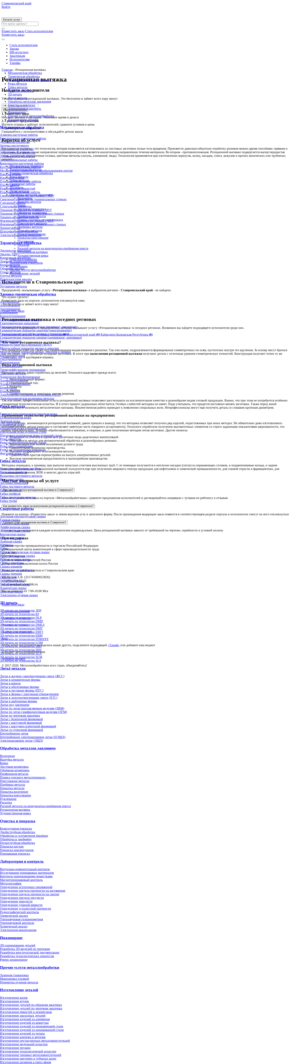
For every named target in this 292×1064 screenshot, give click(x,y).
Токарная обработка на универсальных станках (32, 213)
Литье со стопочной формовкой (21, 730)
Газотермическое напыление (19, 323)
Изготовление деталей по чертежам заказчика (31, 1008)
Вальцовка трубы (12, 479)
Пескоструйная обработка (17, 843)
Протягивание (9, 185)
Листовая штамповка (14, 766)
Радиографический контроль (19, 912)
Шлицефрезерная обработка (19, 231)
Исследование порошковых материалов (27, 872)
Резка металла (17, 83)
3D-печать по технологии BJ (19, 614)
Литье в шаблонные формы (18, 701)
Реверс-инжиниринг (14, 959)
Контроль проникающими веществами (26, 876)
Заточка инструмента (14, 145)
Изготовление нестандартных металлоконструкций (35, 1040)
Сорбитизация (9, 283)
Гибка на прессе (11, 490)
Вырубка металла (12, 759)
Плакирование (10, 362)
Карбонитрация (10, 341)
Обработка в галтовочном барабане (24, 835)
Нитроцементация (12, 355)
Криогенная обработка (15, 257)
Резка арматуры (10, 439)
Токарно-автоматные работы (19, 217)
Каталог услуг (11, 19)
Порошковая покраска (15, 853)
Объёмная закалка (12, 268)
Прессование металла (14, 781)
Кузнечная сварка (12, 538)
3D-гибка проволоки (14, 483)
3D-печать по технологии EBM (21, 635)
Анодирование (10, 309)
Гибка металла (17, 87)
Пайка (4, 548)
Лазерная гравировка (14, 975)
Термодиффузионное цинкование (22, 369)
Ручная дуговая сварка (15, 559)
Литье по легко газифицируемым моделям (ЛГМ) (33, 712)
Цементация (8, 387)
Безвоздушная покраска (16, 828)
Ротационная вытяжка (15, 809)
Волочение (7, 756)
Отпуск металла (11, 275)
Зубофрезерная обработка (17, 156)
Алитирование (10, 305)
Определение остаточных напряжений (26, 887)
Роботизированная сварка (17, 555)
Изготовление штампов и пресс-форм (25, 1062)
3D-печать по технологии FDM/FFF (24, 639)
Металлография (10, 883)
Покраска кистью (12, 846)
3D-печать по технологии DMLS (22, 625)
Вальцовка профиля (13, 472)
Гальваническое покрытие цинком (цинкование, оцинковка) (41, 337)
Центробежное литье (14, 733)
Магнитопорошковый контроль (21, 880)
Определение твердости (16, 901)
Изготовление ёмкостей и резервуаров (26, 1012)
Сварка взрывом (11, 566)
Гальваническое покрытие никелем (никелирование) (36, 330)
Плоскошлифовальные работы (20, 181)
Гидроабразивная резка (15, 417)
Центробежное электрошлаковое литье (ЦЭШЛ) (32, 737)
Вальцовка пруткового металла (21, 475)
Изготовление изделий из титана (22, 1033)
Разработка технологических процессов (27, 956)
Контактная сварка (12, 534)
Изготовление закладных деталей (22, 1015)
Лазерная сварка (11, 541)
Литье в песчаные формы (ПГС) (22, 690)
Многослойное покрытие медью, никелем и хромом (35, 352)
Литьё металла (18, 98)
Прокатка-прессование (15, 795)
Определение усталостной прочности (25, 908)
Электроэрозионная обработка (20, 235)
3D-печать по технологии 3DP (20, 610)
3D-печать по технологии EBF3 (21, 632)
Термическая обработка (24, 76)
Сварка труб (8, 577)
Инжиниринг (17, 112)
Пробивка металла (12, 784)
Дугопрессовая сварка (15, 530)
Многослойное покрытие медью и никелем (29, 348)
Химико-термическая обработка (29, 80)
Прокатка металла (12, 788)
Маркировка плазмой (14, 978)
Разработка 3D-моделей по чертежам (25, 949)
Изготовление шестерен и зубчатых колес (28, 1058)
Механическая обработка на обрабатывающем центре (36, 170)
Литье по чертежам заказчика (20, 715)
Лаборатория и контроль (24, 108)
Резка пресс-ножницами (16, 446)
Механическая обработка (25, 73)
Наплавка (6, 545)
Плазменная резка (12, 424)
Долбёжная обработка (15, 142)
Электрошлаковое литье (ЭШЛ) (21, 740)
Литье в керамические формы (20, 679)
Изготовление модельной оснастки (24, 1044)
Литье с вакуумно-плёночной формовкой (28, 726)
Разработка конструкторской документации (29, 952)
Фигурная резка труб (14, 453)
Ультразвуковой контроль (17, 923)
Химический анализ (13, 926)
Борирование (9, 312)
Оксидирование (11, 359)
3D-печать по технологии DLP (21, 617)
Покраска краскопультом (17, 850)
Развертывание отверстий (17, 188)
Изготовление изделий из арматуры (24, 1022)
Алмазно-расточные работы (19, 134)
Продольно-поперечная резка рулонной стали (31, 435)
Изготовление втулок (14, 1001)
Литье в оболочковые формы (19, 687)
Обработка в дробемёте (16, 839)
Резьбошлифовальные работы (20, 192)
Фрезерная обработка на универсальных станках (33, 224)
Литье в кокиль (10, 683)
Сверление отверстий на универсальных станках (33, 199)
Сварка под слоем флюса (17, 570)
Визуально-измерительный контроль (25, 869)
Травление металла (13, 373)
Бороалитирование (13, 316)
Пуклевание (8, 799)
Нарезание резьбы (12, 177)
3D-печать (15, 94)
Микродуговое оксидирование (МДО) (26, 344)
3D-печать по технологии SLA (21, 653)
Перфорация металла (14, 774)
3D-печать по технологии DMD (21, 621)
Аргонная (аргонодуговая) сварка (23, 516)
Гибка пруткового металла (18, 497)
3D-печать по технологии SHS (21, 650)
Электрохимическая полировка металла (27, 398)
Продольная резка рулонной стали (23, 432)
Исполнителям (20, 59)
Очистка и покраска (21, 105)
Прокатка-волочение (14, 791)
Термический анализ (14, 915)
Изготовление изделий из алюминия (25, 1019)
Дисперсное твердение (15, 250)
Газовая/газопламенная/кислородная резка (28, 414)
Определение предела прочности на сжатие (29, 894)
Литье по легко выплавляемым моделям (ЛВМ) (32, 708)
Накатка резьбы (10, 174)
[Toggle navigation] (3, 39)
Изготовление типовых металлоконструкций (30, 1055)
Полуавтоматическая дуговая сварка (24, 552)
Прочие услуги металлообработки (31, 116)
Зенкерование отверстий (17, 149)
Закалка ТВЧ (8, 254)
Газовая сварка (10, 520)
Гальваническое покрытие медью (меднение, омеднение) (38, 326)
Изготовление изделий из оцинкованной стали (32, 1030)
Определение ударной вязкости (21, 905)
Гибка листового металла (17, 486)
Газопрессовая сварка (14, 523)
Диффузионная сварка (15, 527)
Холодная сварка (11, 591)
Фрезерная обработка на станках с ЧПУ (27, 220)
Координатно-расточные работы (22, 163)
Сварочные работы (21, 91)
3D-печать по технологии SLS (20, 660)
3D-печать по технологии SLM (21, 657)
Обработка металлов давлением (29, 101)
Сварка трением (11, 573)
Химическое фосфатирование (20, 377)
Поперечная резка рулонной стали (23, 428)
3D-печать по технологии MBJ (21, 646)
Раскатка (6, 802)
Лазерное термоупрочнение (18, 261)
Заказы (14, 48)
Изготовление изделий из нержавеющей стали (31, 1026)
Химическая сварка (13, 588)
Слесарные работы (12, 203)
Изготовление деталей (23, 119)
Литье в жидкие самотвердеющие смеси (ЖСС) (32, 676)
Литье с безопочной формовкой (21, 719)
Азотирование (9, 301)
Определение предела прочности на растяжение (32, 890)
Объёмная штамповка (14, 770)
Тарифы (15, 63)
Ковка (4, 763)
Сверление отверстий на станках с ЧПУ (27, 195)
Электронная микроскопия (18, 930)
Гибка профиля (10, 493)
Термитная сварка (12, 581)
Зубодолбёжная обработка (17, 152)
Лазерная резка (10, 421)
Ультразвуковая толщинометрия (21, 919)
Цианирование (10, 391)
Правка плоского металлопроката (22, 777)
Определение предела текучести (22, 897)
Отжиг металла (10, 272)
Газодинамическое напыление (20, 319)
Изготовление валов (14, 997)
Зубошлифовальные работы (19, 160)
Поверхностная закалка (16, 279)
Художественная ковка (15, 813)
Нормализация (10, 265)
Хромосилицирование (15, 384)
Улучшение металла (13, 286)
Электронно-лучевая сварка (19, 595)
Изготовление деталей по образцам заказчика (31, 1005)
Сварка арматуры (12, 563)
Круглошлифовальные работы (20, 167)
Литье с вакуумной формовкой (21, 722)
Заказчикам (17, 55)
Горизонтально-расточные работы (23, 138)
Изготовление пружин (15, 1047)
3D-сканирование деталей (17, 945)
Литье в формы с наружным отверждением (29, 694)
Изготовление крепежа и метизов (22, 1037)
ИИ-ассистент (19, 52)
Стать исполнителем (24, 45)
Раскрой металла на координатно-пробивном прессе (35, 806)
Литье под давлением (14, 704)
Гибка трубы (8, 501)
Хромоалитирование (14, 380)
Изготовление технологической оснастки (28, 1051)
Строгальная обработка (16, 206)
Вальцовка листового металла (20, 468)
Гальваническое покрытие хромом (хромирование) (34, 334)
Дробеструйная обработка (17, 832)
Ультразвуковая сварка (15, 584)
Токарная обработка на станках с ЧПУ (26, 210)
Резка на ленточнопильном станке (23, 442)
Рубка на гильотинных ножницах (23, 449)
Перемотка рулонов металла (19, 982)
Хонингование (10, 228)
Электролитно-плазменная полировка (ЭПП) (30, 395)
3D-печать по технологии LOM (21, 642)
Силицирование (11, 366)
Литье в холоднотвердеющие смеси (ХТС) (28, 697)
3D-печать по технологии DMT (21, 628)
